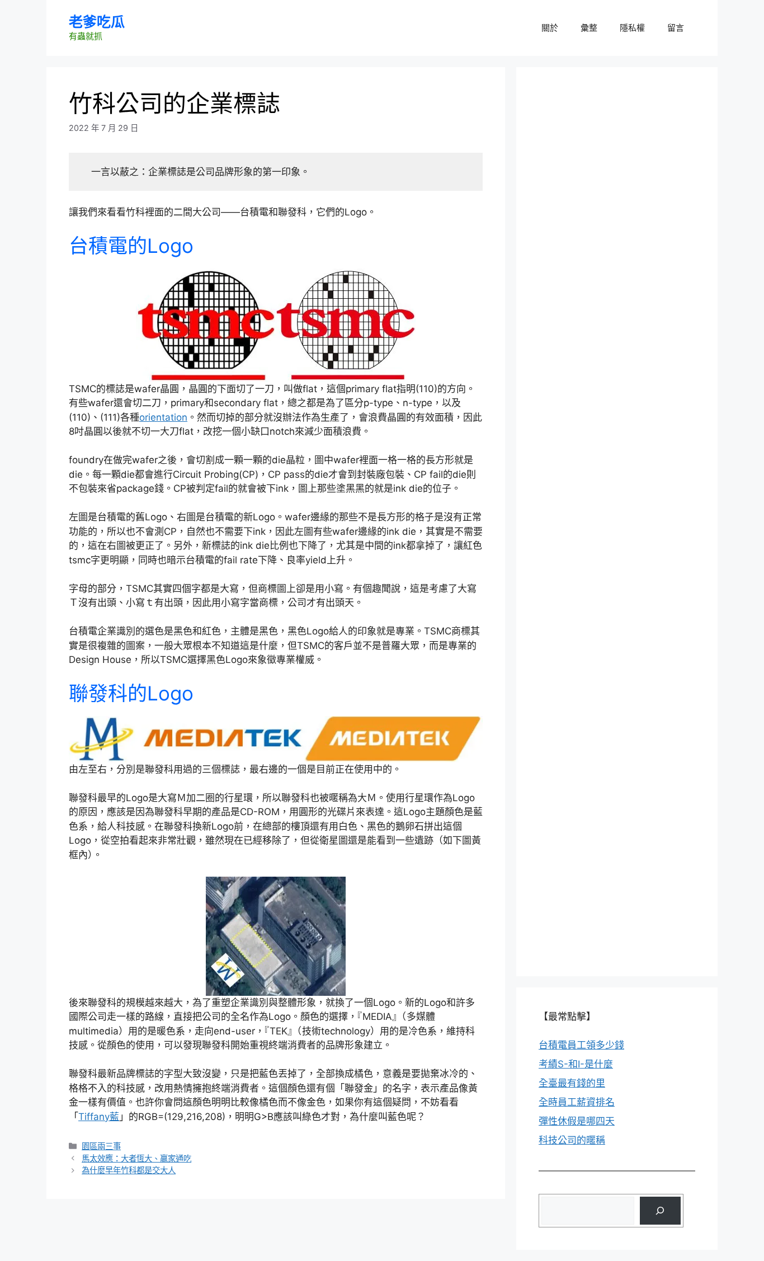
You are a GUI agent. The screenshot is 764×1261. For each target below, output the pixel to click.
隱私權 (632, 27)
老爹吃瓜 (97, 21)
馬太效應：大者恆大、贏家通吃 (136, 1158)
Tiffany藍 (98, 1116)
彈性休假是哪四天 (577, 1121)
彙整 (589, 27)
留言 (675, 27)
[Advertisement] (622, 159)
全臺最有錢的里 (572, 1083)
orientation (163, 417)
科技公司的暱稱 (572, 1140)
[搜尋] (660, 1211)
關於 (549, 27)
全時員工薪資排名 (577, 1102)
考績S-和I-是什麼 (576, 1064)
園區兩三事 (101, 1146)
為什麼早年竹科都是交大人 (129, 1170)
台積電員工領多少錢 (581, 1045)
